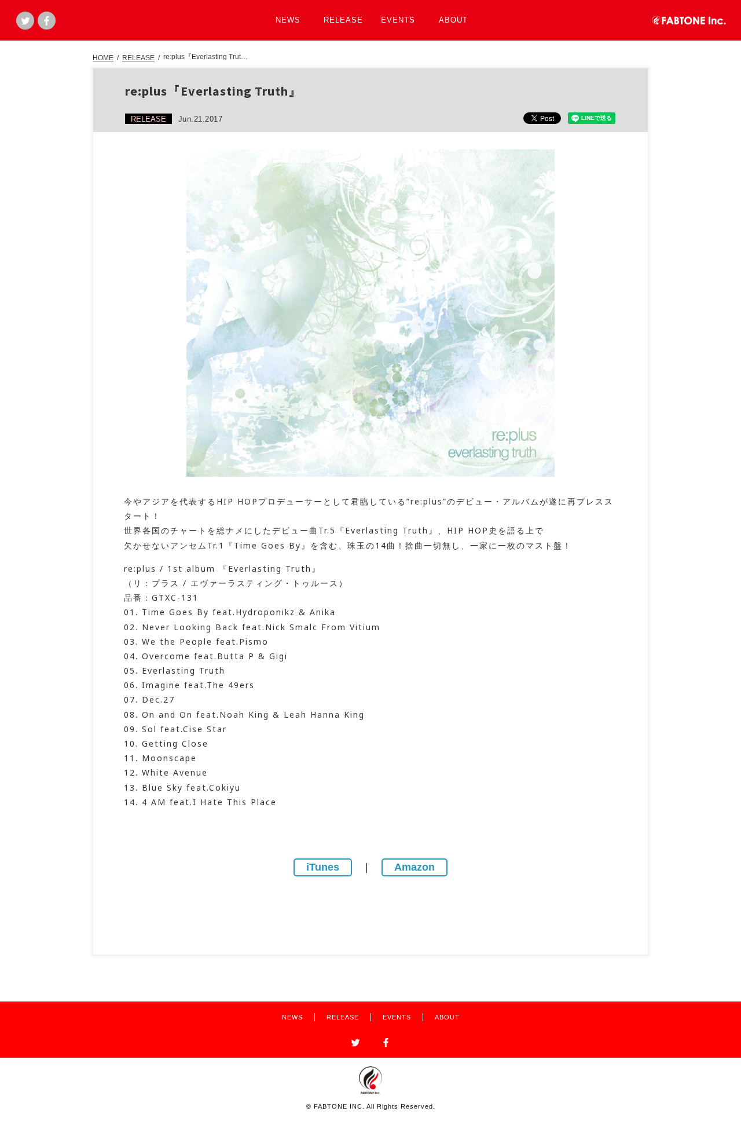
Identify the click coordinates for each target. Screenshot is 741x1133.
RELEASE (343, 20)
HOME (103, 58)
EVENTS (398, 20)
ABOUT (453, 20)
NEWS (288, 20)
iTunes (322, 867)
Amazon (414, 867)
